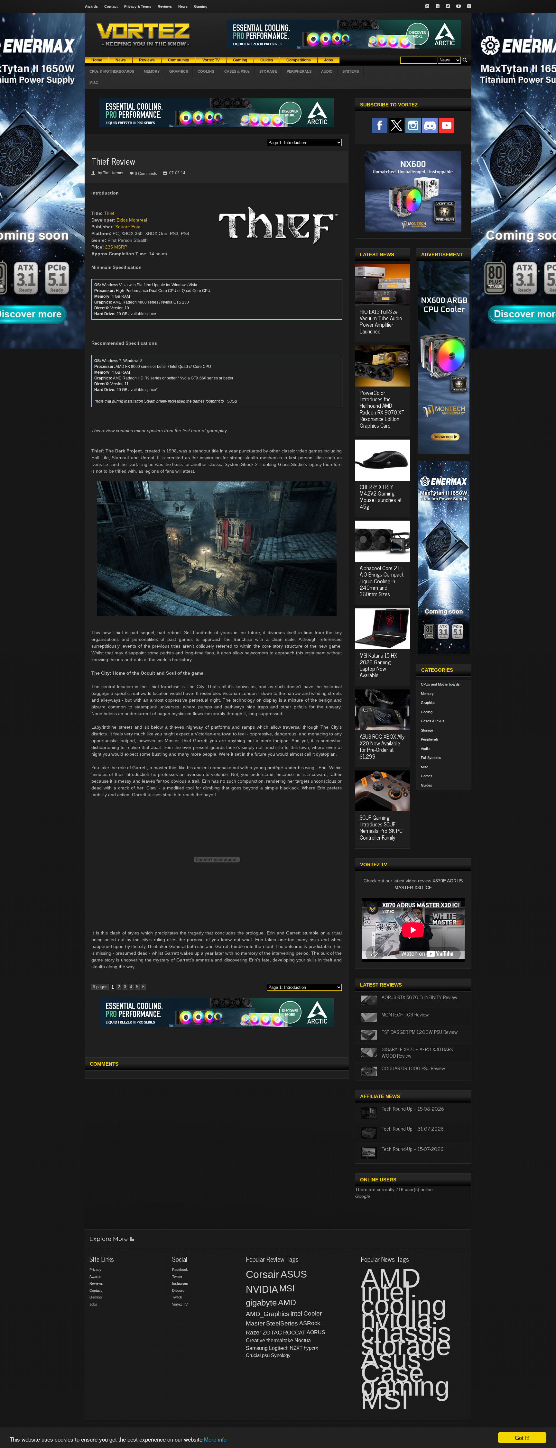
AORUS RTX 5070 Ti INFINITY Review (419, 997)
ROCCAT (294, 1332)
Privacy (95, 1269)
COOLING (206, 71)
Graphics (428, 703)
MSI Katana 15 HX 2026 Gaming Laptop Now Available (378, 665)
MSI (287, 1288)
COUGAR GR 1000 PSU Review (413, 1068)
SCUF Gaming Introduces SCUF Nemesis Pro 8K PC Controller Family (381, 827)
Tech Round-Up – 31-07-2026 (413, 1128)
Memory (427, 694)
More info (215, 1439)
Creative (255, 1340)
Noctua (302, 1340)
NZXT (296, 1348)
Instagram (180, 1283)
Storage (427, 730)
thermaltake (279, 1340)
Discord (178, 1290)
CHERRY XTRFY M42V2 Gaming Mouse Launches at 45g (381, 496)
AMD (287, 1302)
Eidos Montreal (131, 220)
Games (426, 776)
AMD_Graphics (267, 1313)
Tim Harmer (113, 173)
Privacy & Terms (137, 6)
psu (266, 1355)
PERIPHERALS (299, 71)
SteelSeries (282, 1323)
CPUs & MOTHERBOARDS (111, 71)
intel (296, 1313)
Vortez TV (180, 1304)
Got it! (522, 1438)
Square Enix (127, 226)
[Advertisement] (216, 1041)
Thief (109, 213)
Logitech (279, 1348)
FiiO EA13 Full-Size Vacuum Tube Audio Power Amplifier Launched (381, 321)
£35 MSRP (116, 247)
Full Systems (431, 758)
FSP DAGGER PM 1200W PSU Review (420, 1031)
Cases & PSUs (432, 721)
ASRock (309, 1323)
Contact (111, 6)
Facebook (180, 1269)
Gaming (201, 6)
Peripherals (430, 739)
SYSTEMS (350, 71)
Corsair (262, 1274)
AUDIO (327, 71)
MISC (93, 83)
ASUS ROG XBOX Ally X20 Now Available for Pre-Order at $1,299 (382, 746)
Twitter (177, 1277)
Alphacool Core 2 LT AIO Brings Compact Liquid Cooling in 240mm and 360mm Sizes (381, 581)
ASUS (294, 1274)
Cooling (426, 712)
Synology (281, 1355)
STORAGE (268, 71)
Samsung (257, 1348)
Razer (253, 1332)
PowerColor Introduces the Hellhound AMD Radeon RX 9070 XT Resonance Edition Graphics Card (382, 409)
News (183, 6)
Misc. (425, 767)
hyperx (311, 1348)
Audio (425, 749)
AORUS (316, 1332)
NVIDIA (262, 1289)
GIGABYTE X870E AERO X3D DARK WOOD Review (417, 1052)
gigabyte (261, 1302)
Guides (426, 785)
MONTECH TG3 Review (405, 1014)
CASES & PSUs (237, 71)
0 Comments (146, 173)
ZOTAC (272, 1332)
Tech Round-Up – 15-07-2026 (412, 1148)
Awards (91, 6)
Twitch (177, 1297)
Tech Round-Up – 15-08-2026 (413, 1108)
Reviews (165, 6)
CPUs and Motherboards (440, 684)
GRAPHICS (178, 71)
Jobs (93, 1304)
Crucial (253, 1355)
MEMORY (152, 71)
